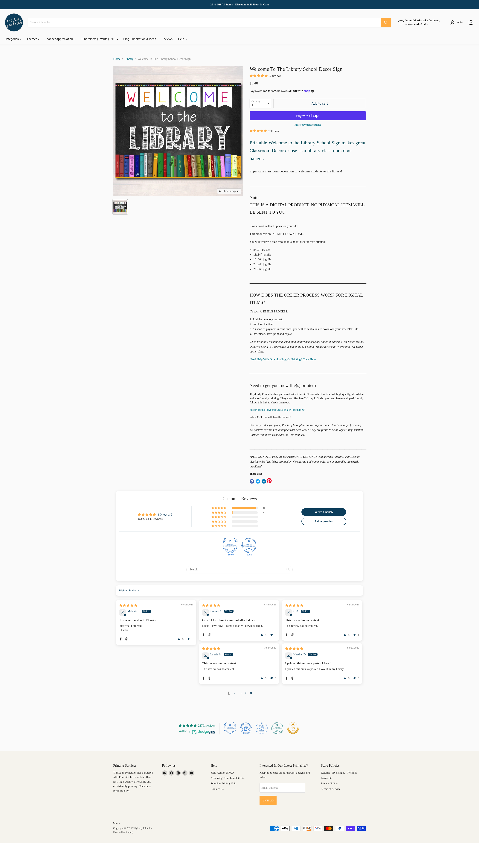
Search (116, 823)
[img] (128, 605)
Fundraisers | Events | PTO (98, 39)
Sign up (268, 800)
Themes (32, 39)
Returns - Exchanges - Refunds (339, 772)
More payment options (308, 124)
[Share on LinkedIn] (264, 481)
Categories (12, 39)
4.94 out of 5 (165, 514)
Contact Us (217, 788)
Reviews (167, 39)
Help (181, 39)
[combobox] (204, 22)
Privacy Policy (329, 783)
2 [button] (234, 693)
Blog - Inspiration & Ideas (139, 39)
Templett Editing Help (223, 783)
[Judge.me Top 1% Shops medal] (293, 728)
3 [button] (240, 693)
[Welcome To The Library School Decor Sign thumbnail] (120, 206)
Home (116, 58)
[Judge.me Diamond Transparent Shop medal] (248, 545)
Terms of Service (331, 788)
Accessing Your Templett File (228, 778)
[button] (259, 75)
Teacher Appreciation (59, 39)
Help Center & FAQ (222, 772)
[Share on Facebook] (252, 481)
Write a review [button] (324, 512)
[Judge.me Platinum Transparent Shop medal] (277, 728)
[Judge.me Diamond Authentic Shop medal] (230, 545)
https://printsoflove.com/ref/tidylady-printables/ (277, 409)
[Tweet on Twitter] (258, 481)
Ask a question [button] (324, 521)
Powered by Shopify (123, 832)
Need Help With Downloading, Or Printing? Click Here (283, 359)
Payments (326, 778)
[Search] (386, 22)
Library (129, 58)
